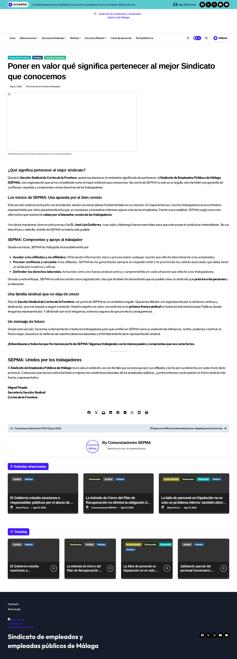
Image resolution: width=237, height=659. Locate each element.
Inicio (12, 38)
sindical (56, 86)
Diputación (203, 479)
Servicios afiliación (95, 38)
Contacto (13, 604)
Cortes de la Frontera (19, 57)
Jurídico (17, 479)
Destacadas (94, 479)
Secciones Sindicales (53, 38)
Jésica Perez (22, 507)
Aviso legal (14, 609)
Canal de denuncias (121, 38)
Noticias (74, 38)
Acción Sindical (171, 479)
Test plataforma (144, 38)
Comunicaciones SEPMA (129, 442)
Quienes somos (28, 38)
